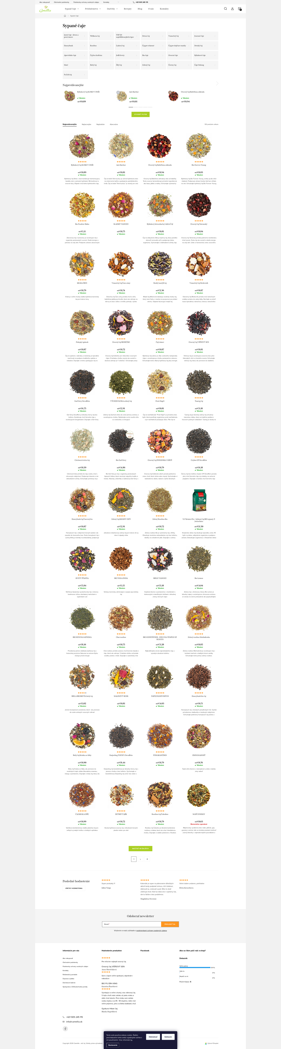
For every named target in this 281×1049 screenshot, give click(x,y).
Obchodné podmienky (61, 2)
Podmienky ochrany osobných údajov (86, 2)
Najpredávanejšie (70, 124)
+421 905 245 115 (74, 1017)
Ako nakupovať (45, 2)
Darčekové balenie (69, 983)
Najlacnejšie (86, 124)
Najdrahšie (100, 124)
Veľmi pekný (183, 966)
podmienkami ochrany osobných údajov (151, 930)
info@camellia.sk (74, 1021)
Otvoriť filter (140, 114)
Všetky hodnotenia (73, 888)
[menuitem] (72, 8)
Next (217, 83)
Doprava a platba (68, 979)
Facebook (65, 1028)
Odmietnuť (153, 1037)
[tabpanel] (89, 96)
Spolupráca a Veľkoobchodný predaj (75, 987)
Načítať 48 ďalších (140, 849)
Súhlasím (168, 1037)
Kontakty (106, 2)
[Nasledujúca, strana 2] (140, 859)
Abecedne (114, 124)
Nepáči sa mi (183, 976)
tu (131, 1040)
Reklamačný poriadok (70, 974)
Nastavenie (112, 1045)
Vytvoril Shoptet (213, 1043)
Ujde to (181, 971)
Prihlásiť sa (170, 924)
